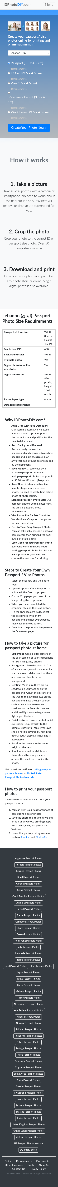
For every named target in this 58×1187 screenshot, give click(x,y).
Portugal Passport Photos (28, 1048)
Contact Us (18, 1169)
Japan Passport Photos (28, 972)
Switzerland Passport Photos (28, 1093)
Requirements (24, 1161)
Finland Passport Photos (28, 909)
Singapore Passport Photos (28, 1067)
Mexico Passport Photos (28, 998)
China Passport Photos (28, 890)
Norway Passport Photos (28, 1023)
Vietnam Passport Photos (28, 1137)
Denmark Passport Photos (28, 903)
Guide (8, 1161)
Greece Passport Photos (28, 934)
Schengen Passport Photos (28, 1061)
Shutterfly (41, 837)
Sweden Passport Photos (28, 1086)
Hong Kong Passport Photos (28, 941)
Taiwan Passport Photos (28, 1099)
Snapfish (25, 837)
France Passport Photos (28, 915)
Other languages (14, 1165)
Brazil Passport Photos (28, 877)
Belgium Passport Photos (28, 871)
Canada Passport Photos (28, 884)
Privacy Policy (38, 1169)
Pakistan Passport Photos (28, 1029)
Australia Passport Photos (28, 865)
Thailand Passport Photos (28, 1112)
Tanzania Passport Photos (28, 1105)
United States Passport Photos (28, 1131)
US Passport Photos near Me (28, 1143)
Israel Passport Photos (15, 966)
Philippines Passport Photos (28, 1036)
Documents (42, 1161)
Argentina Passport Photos (28, 858)
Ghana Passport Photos (28, 928)
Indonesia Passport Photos (28, 953)
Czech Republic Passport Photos (28, 896)
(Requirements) (18, 69)
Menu (49, 4)
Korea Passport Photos (28, 985)
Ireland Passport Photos (28, 960)
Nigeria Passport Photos (28, 1017)
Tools (31, 1165)
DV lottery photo (28, 1150)
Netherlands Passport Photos (28, 1004)
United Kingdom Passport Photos (28, 1124)
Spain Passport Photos (28, 1080)
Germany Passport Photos (28, 922)
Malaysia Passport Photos (28, 991)
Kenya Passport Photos (28, 979)
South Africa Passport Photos (28, 1074)
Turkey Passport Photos (28, 1118)
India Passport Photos (28, 947)
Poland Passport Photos (28, 1042)
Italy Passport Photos (41, 966)
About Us (44, 1165)
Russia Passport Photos (28, 1055)
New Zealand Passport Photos (28, 1010)
